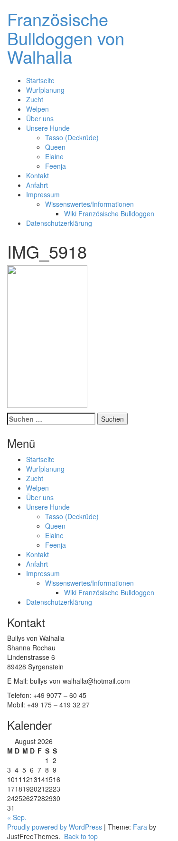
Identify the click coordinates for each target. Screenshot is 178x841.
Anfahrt (37, 185)
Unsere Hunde (48, 128)
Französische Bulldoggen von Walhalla (65, 37)
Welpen (37, 109)
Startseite (40, 80)
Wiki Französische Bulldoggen (109, 213)
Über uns (40, 118)
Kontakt (37, 175)
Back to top (80, 836)
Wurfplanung (45, 90)
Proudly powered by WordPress (54, 826)
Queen (55, 147)
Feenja (55, 166)
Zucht (34, 99)
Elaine (54, 156)
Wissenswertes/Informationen (89, 204)
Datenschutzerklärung (59, 223)
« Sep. (17, 817)
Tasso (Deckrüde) (72, 137)
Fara (140, 826)
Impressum (43, 194)
